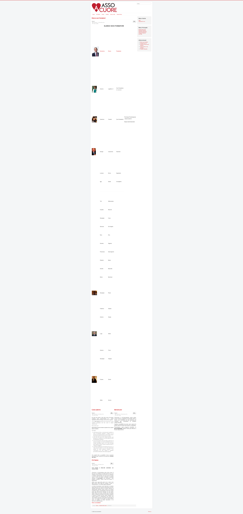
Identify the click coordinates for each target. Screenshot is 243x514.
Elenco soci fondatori (99, 18)
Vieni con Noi (112, 14)
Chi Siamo (98, 14)
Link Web (140, 34)
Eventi (103, 14)
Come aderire (96, 410)
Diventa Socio (119, 14)
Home (94, 14)
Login (140, 20)
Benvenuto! (118, 410)
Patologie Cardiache (142, 30)
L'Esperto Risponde (142, 32)
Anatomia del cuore (102, 505)
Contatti (107, 14)
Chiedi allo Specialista (143, 31)
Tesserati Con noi (142, 21)
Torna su (149, 511)
